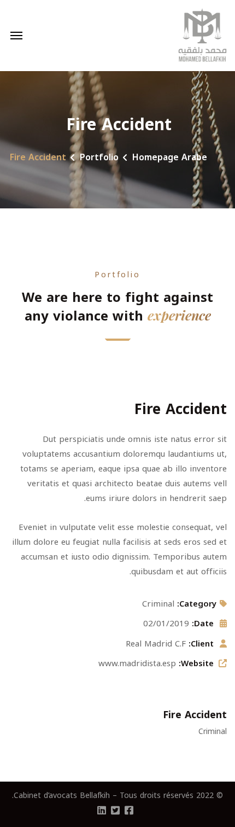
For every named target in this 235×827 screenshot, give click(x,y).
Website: (196, 663)
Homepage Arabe (169, 157)
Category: (196, 603)
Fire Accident (195, 715)
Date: (203, 623)
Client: (201, 643)
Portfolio (99, 157)
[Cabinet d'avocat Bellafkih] (202, 35)
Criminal (158, 603)
